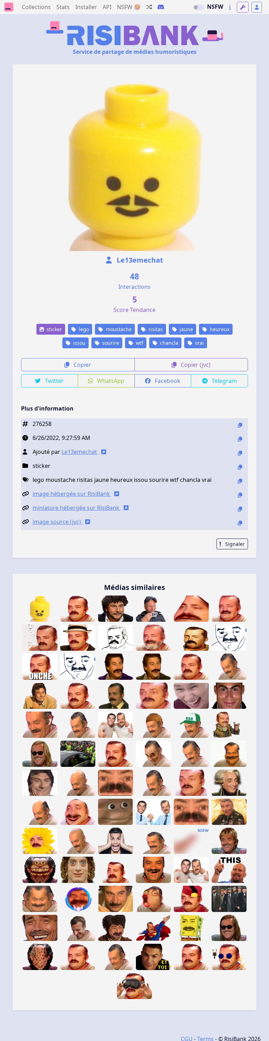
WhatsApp (110, 381)
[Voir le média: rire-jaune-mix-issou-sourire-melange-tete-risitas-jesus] (39, 696)
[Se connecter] (256, 7)
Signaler (234, 544)
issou (78, 343)
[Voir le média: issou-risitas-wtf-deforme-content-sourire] (229, 754)
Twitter (53, 381)
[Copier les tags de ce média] (240, 481)
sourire (110, 343)
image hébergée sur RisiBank (72, 494)
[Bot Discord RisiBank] (161, 7)
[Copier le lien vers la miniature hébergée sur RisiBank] (240, 509)
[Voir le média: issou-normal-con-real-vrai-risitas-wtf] (191, 667)
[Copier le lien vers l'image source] (240, 523)
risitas (155, 329)
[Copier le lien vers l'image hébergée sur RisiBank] (240, 495)
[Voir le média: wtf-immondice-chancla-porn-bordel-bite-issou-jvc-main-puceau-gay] (191, 841)
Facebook (166, 381)
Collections (36, 7)
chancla (168, 343)
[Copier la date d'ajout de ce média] (240, 439)
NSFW (215, 6)
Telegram (224, 381)
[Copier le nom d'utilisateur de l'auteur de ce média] (240, 453)
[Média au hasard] (149, 7)
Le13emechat (139, 260)
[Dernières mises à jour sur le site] (230, 7)
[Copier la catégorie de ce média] (240, 467)
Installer (86, 7)
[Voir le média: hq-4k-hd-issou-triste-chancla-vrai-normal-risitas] (191, 957)
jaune (185, 329)
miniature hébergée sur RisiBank (77, 508)
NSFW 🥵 (129, 7)
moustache (118, 329)
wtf (138, 343)
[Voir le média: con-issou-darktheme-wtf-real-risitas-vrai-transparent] (77, 957)
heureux (218, 329)
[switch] (198, 7)
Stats (63, 7)
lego (83, 329)
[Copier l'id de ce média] (240, 425)
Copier (81, 365)
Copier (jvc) (195, 365)
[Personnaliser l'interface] (243, 7)
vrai (199, 343)
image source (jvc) (57, 522)
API (107, 7)
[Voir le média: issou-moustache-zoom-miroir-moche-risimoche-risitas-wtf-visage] (191, 812)
